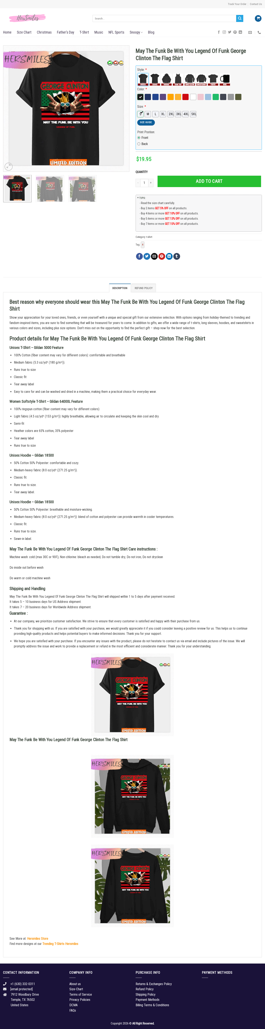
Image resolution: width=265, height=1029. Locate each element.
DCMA (73, 1005)
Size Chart (24, 32)
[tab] (120, 288)
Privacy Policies (79, 1000)
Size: (141, 107)
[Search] (239, 18)
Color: (142, 89)
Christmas (44, 32)
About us (75, 984)
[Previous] (10, 108)
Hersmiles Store (37, 939)
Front (144, 138)
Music (98, 32)
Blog (151, 32)
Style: (142, 70)
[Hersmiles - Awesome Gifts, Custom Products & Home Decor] (44, 18)
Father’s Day (65, 32)
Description (120, 288)
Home (7, 32)
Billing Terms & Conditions (152, 1005)
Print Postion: (146, 132)
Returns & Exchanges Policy (154, 984)
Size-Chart (76, 989)
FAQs (72, 1010)
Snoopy (135, 32)
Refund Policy (144, 288)
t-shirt (149, 236)
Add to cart (209, 181)
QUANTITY (142, 172)
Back (144, 144)
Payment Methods (147, 1000)
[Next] (121, 108)
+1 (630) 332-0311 (22, 984)
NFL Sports (116, 32)
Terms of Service (80, 994)
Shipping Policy (145, 994)
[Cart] (258, 18)
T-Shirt (84, 32)
